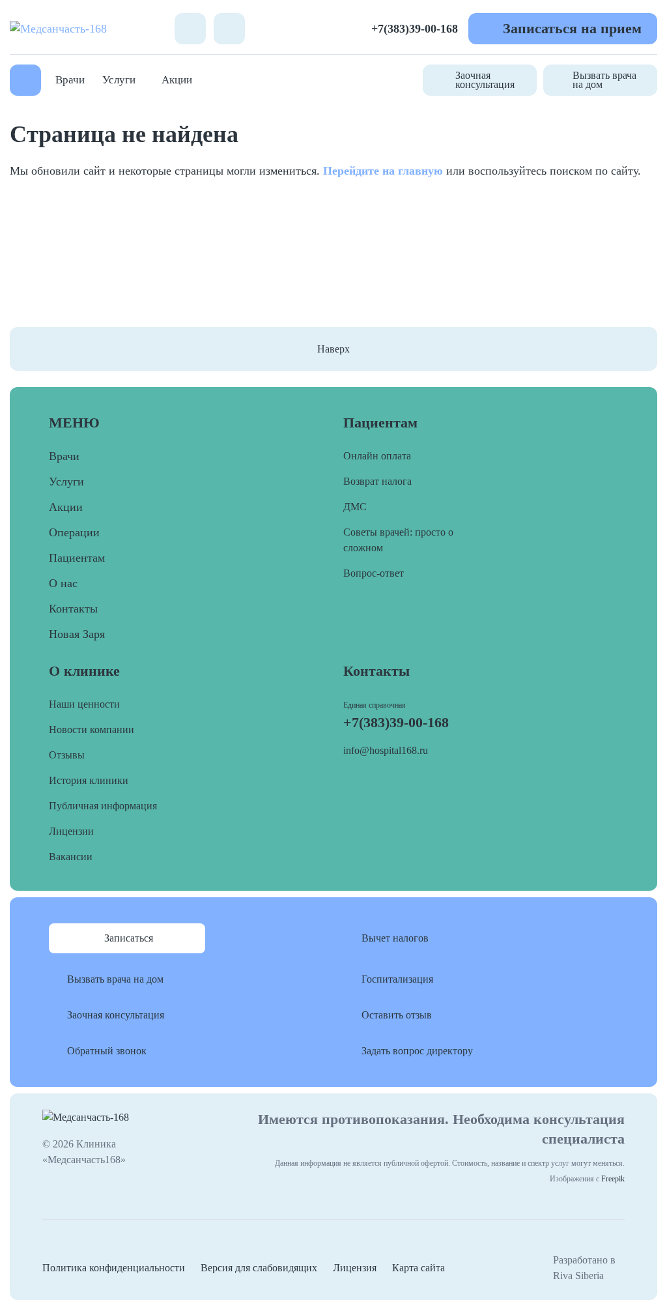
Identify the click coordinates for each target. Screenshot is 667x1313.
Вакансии (70, 856)
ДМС (355, 506)
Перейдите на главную (383, 170)
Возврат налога (377, 481)
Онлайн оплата (377, 455)
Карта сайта (418, 1267)
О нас (63, 583)
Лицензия (354, 1267)
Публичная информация (103, 805)
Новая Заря (77, 634)
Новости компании (91, 729)
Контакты (73, 608)
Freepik (613, 1178)
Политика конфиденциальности (113, 1267)
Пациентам (77, 557)
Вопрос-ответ (373, 573)
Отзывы (67, 754)
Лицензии (71, 831)
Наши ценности (84, 704)
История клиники (88, 780)
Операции (74, 532)
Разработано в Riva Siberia (584, 1267)
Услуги (118, 80)
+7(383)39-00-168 (414, 28)
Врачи (70, 80)
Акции (177, 80)
